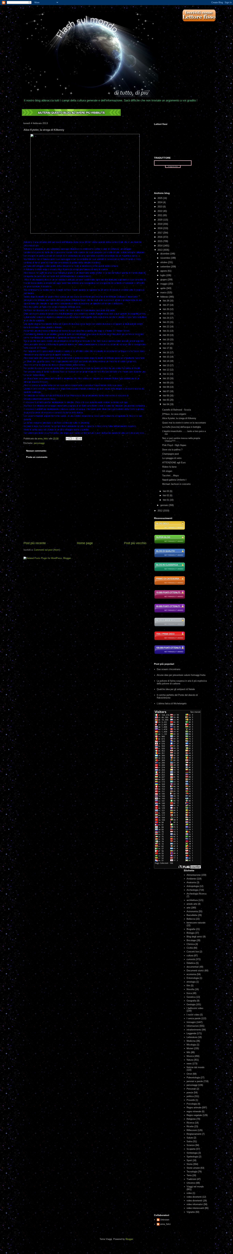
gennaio (164, 505)
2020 (160, 219)
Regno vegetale (194, 1115)
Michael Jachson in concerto (176, 484)
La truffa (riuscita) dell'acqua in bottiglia (181, 427)
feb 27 (166, 305)
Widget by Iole (173, 166)
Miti (188, 1052)
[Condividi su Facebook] (77, 438)
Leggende (191, 1033)
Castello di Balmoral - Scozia (176, 409)
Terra (189, 1175)
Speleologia (192, 1156)
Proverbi (191, 1100)
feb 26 (166, 309)
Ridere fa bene (169, 467)
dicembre (165, 253)
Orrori (189, 1074)
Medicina (191, 1041)
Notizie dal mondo (195, 1067)
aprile (163, 288)
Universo (191, 1183)
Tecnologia (192, 1171)
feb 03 (166, 491)
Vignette (191, 1212)
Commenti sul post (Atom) (47, 550)
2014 (160, 245)
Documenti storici (195, 970)
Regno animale (194, 1107)
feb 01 (166, 500)
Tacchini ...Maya (170, 475)
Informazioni (193, 1026)
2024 (160, 202)
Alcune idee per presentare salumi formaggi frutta (181, 675)
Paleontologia (193, 1077)
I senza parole (194, 1018)
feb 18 (166, 344)
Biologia (190, 933)
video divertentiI (194, 1200)
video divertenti (194, 1197)
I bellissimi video (195, 1008)
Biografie (191, 929)
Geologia (191, 1004)
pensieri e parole (195, 1081)
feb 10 (166, 378)
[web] (71, 115)
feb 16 (166, 352)
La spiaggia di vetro (171, 458)
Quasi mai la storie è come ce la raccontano (184, 422)
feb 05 (166, 400)
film (188, 985)
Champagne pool (170, 454)
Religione (191, 1119)
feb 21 (166, 331)
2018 (160, 228)
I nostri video (193, 1014)
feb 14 (166, 361)
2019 (160, 224)
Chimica (191, 944)
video (189, 1193)
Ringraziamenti (194, 1134)
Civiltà (190, 948)
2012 (160, 510)
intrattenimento (194, 1029)
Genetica (191, 997)
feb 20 (166, 335)
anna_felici (165, 1224)
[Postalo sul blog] (70, 438)
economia (191, 974)
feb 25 (166, 313)
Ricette (190, 1126)
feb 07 (166, 391)
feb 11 (166, 374)
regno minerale (194, 1111)
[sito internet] (169, 557)
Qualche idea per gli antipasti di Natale (176, 689)
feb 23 (166, 322)
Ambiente (191, 878)
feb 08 (166, 387)
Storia (189, 1164)
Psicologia (192, 1104)
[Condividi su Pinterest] (80, 438)
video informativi (195, 1204)
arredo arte (192, 904)
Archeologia (192, 890)
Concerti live (193, 951)
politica (190, 1096)
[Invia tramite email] (67, 438)
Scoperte (191, 1149)
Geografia (191, 1000)
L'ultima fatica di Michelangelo (171, 703)
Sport (189, 1160)
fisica (189, 993)
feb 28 (166, 300)
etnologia (191, 982)
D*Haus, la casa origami (174, 414)
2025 (160, 198)
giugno (164, 279)
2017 (160, 232)
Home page (85, 543)
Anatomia (191, 882)
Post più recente (35, 543)
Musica (190, 1056)
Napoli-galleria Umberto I (174, 479)
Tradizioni (191, 1179)
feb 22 (166, 326)
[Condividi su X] (74, 438)
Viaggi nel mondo (195, 1186)
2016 (160, 237)
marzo (163, 292)
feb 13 (166, 365)
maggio (164, 284)
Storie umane (193, 1168)
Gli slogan (167, 471)
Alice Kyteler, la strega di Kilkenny (179, 418)
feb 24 (166, 318)
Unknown (164, 1219)
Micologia (191, 1044)
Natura (190, 1060)
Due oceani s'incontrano (168, 669)
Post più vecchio (135, 543)
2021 (160, 215)
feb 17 (166, 348)
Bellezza (191, 919)
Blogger (129, 1239)
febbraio (164, 296)
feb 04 (166, 404)
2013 (160, 250)
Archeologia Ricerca (196, 893)
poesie (190, 1092)
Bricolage (191, 940)
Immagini (191, 1022)
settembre (165, 266)
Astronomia (192, 911)
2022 (160, 211)
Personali (191, 1089)
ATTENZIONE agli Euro (174, 462)
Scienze (191, 1145)
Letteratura (192, 1037)
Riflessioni (192, 1130)
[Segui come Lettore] (199, 23)
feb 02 (166, 495)
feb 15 (166, 356)
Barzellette (192, 915)
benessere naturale (196, 922)
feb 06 (166, 395)
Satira (189, 1141)
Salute (190, 1137)
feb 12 (166, 369)
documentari (193, 967)
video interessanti (195, 1208)
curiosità (191, 959)
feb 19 (166, 339)
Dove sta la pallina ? (172, 449)
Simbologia (192, 1153)
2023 (160, 206)
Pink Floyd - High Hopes (174, 445)
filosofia (190, 989)
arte (188, 907)
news (189, 1063)
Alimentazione (194, 875)
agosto (164, 271)
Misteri (190, 1048)
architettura (192, 900)
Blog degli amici (194, 936)
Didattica (191, 963)
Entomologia (193, 978)
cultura (190, 955)
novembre (165, 258)
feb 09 (166, 382)
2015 (160, 241)
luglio (163, 275)
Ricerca (190, 1122)
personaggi (39, 443)
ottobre (164, 262)
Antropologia (193, 886)
